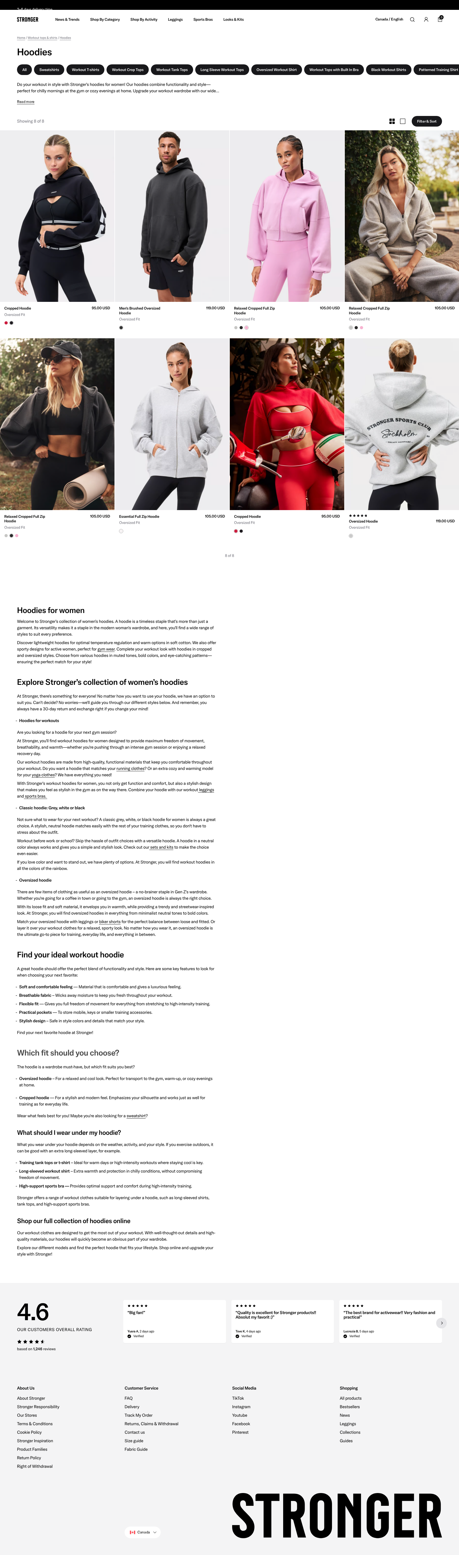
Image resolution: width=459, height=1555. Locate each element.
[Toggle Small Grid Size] (392, 121)
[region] (282, 1323)
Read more (26, 101)
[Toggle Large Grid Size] (402, 121)
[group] (57, 216)
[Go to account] (426, 19)
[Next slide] (441, 1323)
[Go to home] (27, 19)
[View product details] (57, 313)
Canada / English (389, 19)
